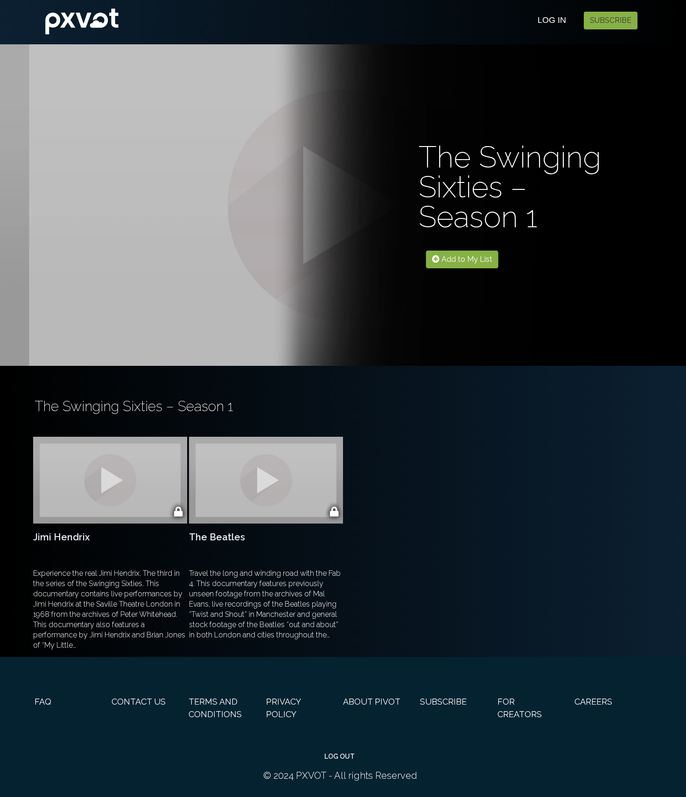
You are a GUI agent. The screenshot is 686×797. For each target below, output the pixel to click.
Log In (552, 20)
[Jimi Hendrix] (110, 480)
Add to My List (466, 259)
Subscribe (610, 20)
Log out (339, 756)
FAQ (43, 701)
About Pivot (371, 701)
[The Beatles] (266, 480)
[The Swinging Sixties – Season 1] (123, 18)
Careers (593, 701)
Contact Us (139, 701)
